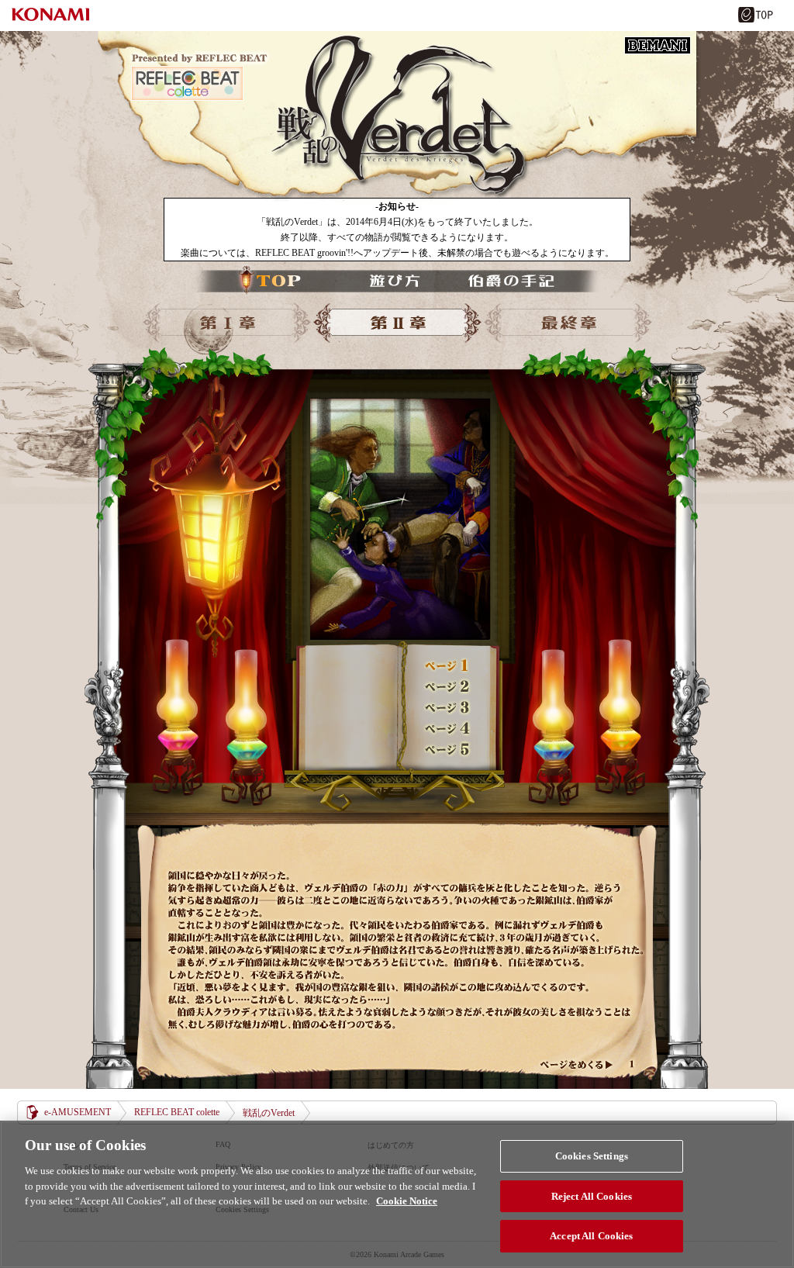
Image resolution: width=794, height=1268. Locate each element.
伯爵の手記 (505, 280)
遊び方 (388, 280)
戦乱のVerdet (397, 118)
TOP (272, 280)
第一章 (226, 323)
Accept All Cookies (591, 1236)
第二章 (397, 323)
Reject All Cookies (591, 1196)
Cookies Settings (591, 1156)
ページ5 (447, 749)
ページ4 (447, 728)
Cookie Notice (406, 1201)
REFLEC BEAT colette (176, 1112)
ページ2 (447, 686)
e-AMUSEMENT (77, 1112)
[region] (397, 1194)
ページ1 (447, 665)
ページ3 (447, 707)
